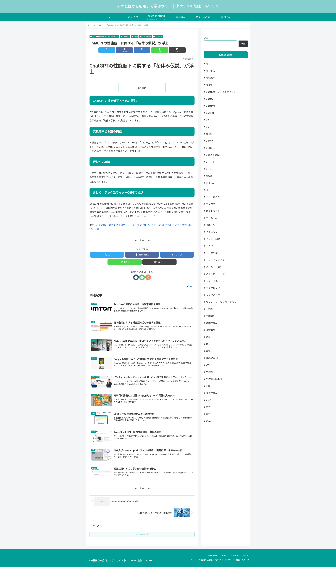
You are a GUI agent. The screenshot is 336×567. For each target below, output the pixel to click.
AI (93, 36)
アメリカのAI (146, 36)
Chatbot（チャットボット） (108, 36)
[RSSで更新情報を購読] (148, 277)
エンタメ (159, 36)
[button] (177, 50)
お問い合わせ (213, 555)
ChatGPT (126, 36)
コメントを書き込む (142, 534)
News (136, 36)
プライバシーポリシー (230, 555)
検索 (206, 38)
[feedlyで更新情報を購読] (142, 277)
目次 (139, 87)
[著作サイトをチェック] (136, 277)
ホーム (245, 555)
